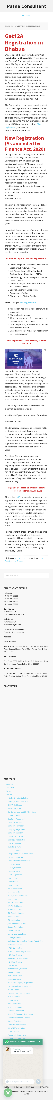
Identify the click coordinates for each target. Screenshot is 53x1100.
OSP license (12, 965)
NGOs (18, 497)
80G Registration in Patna (18, 801)
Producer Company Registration (20, 983)
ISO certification (14, 920)
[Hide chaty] (8, 1092)
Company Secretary (15, 833)
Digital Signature (14, 847)
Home (8, 791)
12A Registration (28, 302)
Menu (28, 15)
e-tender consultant (15, 857)
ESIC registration (14, 868)
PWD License (13, 1000)
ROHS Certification (15, 1007)
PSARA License (14, 996)
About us (9, 784)
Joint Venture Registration (18, 923)
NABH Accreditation (16, 944)
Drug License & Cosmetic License (21, 854)
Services (9, 794)
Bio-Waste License (15, 808)
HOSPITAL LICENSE (15, 909)
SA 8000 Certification (16, 1010)
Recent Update (21, 558)
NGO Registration (15, 955)
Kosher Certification (15, 927)
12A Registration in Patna (18, 798)
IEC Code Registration (16, 913)
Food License (13, 882)
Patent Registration (15, 972)
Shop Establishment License (19, 1017)
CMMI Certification (15, 822)
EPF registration (14, 864)
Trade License (13, 1031)
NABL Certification (15, 948)
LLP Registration (14, 937)
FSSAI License (13, 885)
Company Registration (16, 829)
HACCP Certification (15, 902)
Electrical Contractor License (19, 861)
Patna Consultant (26, 6)
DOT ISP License (14, 850)
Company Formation (16, 826)
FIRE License (13, 878)
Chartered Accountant (16, 819)
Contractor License (15, 836)
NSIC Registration (15, 962)
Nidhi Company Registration (19, 958)
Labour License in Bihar (17, 934)
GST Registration (14, 899)
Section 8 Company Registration (20, 1014)
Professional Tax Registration (19, 986)
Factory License (14, 871)
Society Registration (16, 1021)
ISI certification (13, 916)
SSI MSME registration (16, 1028)
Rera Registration (14, 1003)
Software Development (17, 1024)
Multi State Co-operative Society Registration (26, 941)
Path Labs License (15, 976)
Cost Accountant (14, 843)
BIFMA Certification (15, 805)
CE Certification (14, 815)
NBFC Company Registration (19, 951)
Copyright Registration (16, 840)
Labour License (14, 930)
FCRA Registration (15, 875)
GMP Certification (15, 888)
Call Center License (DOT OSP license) (23, 812)
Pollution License (14, 979)
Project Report (13, 990)
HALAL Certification (15, 906)
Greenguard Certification (17, 895)
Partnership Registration (17, 969)
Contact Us (10, 787)
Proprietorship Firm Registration (20, 993)
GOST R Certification (16, 892)
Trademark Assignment (17, 1035)
